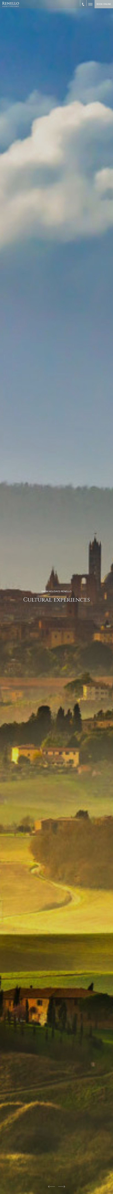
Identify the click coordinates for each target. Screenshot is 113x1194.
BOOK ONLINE (104, 4)
